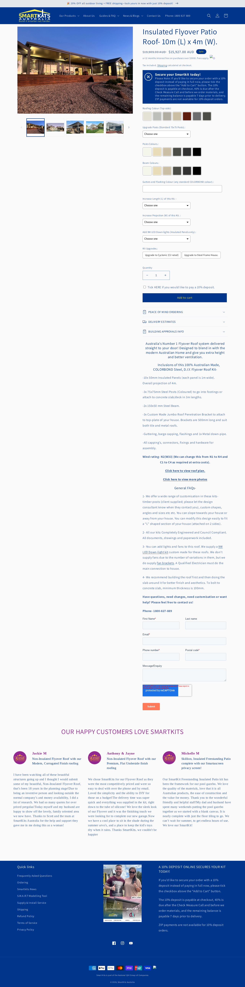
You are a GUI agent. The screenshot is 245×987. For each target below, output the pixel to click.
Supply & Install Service (31, 902)
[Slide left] (21, 127)
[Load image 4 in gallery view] (95, 127)
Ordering (22, 882)
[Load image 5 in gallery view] (115, 127)
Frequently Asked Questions (34, 875)
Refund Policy (25, 916)
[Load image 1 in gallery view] (35, 127)
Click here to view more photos (185, 479)
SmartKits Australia (126, 982)
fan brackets (165, 563)
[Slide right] (129, 127)
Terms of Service (27, 923)
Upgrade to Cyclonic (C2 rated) (162, 255)
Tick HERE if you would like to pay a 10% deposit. (181, 287)
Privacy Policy (25, 929)
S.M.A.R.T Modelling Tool (32, 896)
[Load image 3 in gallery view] (75, 127)
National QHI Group (127, 975)
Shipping (162, 65)
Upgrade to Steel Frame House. (201, 255)
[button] (69, 16)
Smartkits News (26, 889)
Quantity (147, 267)
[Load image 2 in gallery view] (55, 127)
